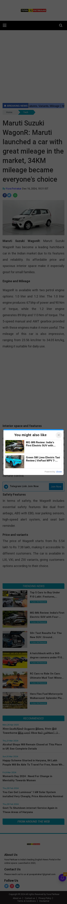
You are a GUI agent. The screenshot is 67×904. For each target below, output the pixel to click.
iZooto (59, 472)
